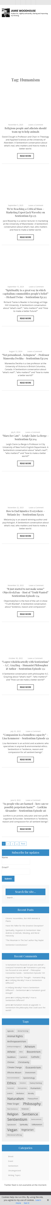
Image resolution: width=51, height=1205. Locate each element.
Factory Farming (36, 1083)
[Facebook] (17, 2)
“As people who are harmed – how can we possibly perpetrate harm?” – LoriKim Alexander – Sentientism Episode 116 (25, 807)
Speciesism (11, 1124)
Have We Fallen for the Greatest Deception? (25, 925)
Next (23, 843)
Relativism (25, 1109)
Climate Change (14, 1067)
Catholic (35, 1057)
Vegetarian (27, 1129)
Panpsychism (33, 1098)
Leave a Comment (35, 124)
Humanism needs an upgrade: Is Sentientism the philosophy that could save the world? (25, 1007)
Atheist (11, 1051)
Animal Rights (15, 1036)
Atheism (30, 1046)
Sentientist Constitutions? (16, 945)
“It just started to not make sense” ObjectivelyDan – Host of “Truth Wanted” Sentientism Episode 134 (25, 592)
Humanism (35, 1088)
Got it (26, 1203)
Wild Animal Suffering (14, 1135)
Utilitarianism (37, 1124)
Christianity (23, 1062)
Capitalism (23, 1057)
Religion (12, 1114)
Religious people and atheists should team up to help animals (25, 129)
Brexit (10, 1156)
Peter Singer (13, 1103)
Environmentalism (13, 1078)
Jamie (8, 997)
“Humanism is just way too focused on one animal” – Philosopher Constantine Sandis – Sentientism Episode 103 (25, 970)
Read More (25, 156)
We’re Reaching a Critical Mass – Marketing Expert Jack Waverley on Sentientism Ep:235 (25, 212)
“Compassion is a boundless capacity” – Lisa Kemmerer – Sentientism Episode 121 (25, 736)
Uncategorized (14, 1170)
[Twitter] (23, 2)
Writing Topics (14, 1175)
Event (10, 1161)
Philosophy (32, 1103)
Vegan (12, 1129)
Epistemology (29, 1078)
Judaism (10, 1093)
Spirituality (24, 1124)
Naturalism (15, 1098)
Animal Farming (23, 1031)
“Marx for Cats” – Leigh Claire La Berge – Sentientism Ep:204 (25, 437)
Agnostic (10, 1031)
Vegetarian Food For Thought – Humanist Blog (25, 977)
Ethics (11, 1083)
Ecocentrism (33, 1067)
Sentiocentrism (36, 1119)
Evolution (23, 1083)
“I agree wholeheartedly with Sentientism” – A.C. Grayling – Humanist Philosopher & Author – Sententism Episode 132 (25, 665)
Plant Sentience (12, 1109)
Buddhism (11, 1057)
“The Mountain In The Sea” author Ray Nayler (25, 940)
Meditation (20, 1093)
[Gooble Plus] (33, 2)
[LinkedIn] (28, 2)
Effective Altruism (14, 1072)
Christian (10, 1062)
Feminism (10, 1088)
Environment (30, 1072)
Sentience (30, 1114)
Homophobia (22, 1088)
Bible (21, 1052)
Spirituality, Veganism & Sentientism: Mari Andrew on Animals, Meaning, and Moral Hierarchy (23, 933)
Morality (31, 1093)
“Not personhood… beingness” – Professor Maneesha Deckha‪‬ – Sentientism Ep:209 (25, 356)
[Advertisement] (25, 48)
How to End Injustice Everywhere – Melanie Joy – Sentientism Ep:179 (25, 512)
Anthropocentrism (16, 1041)
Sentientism (17, 1119)
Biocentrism (33, 1051)
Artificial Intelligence (14, 1046)
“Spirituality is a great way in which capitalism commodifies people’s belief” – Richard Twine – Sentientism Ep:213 (25, 293)
